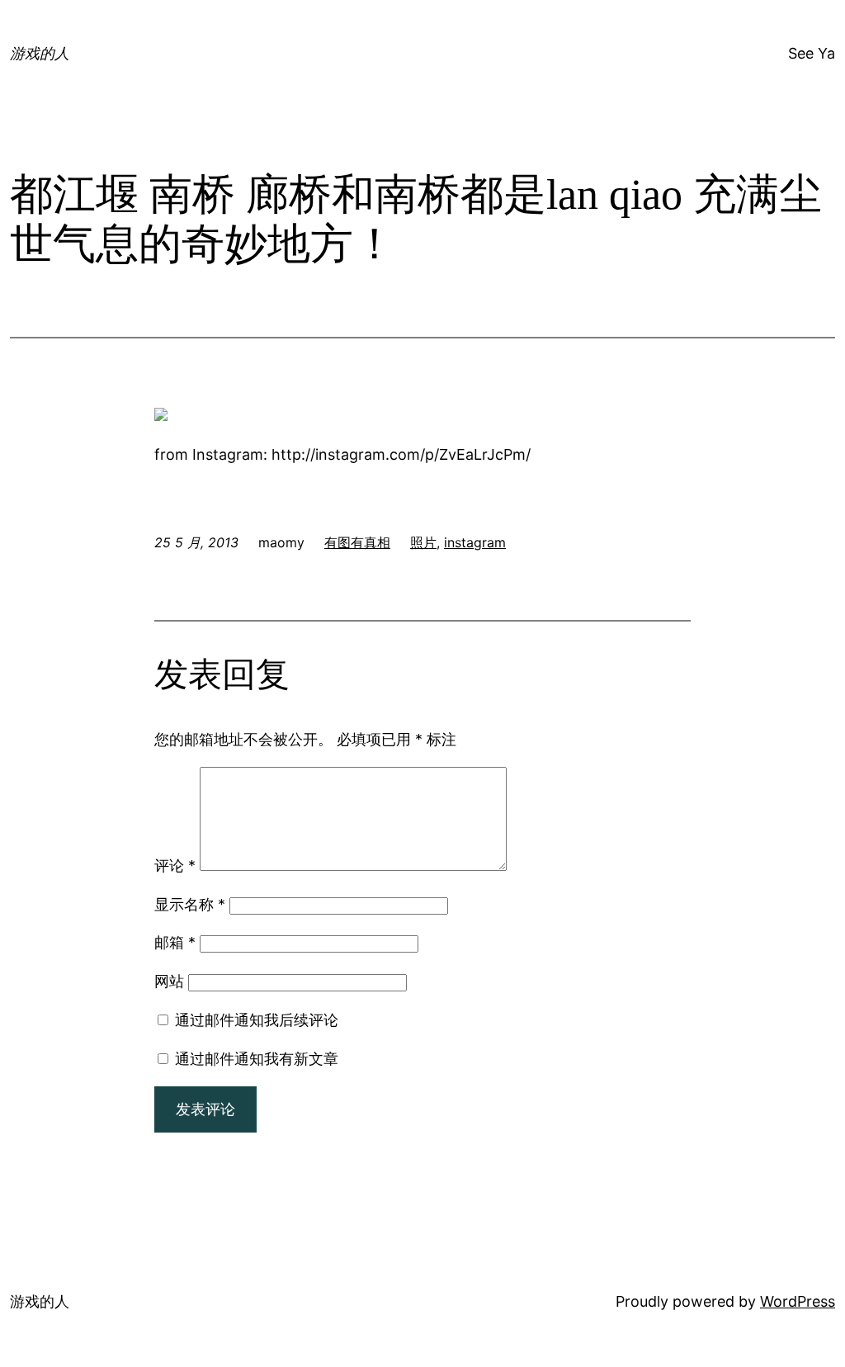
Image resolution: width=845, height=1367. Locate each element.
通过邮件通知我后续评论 (256, 1020)
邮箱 (175, 942)
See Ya (811, 53)
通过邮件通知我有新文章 (256, 1058)
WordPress (797, 1301)
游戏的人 (39, 53)
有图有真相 (357, 542)
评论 (175, 865)
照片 (423, 542)
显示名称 (189, 904)
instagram (475, 542)
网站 (169, 981)
